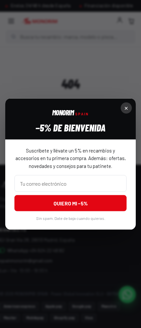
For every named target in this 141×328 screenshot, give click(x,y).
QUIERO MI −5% (70, 203)
